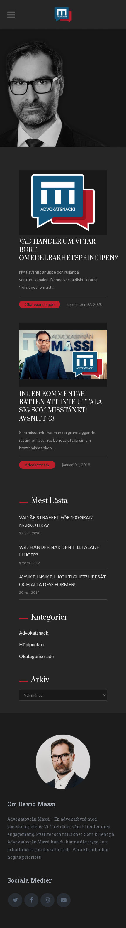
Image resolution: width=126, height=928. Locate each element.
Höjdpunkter (32, 644)
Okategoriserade (39, 304)
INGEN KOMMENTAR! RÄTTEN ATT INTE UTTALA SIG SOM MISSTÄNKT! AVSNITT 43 (60, 406)
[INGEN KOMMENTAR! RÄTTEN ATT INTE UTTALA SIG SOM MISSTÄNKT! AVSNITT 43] (63, 355)
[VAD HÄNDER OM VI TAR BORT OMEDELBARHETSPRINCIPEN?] (63, 202)
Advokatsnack (37, 465)
